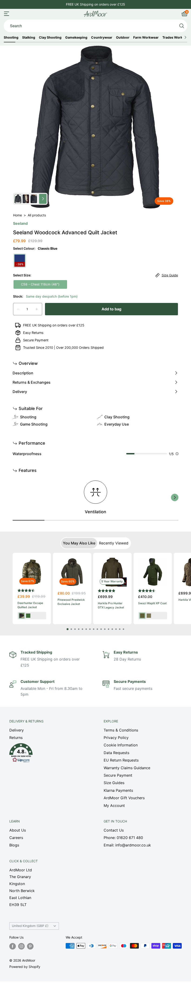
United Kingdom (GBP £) (30, 926)
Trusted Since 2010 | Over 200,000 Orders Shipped (63, 347)
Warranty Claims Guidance (127, 767)
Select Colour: (35, 248)
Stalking (28, 37)
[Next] (173, 591)
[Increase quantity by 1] (36, 309)
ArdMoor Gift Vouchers (124, 797)
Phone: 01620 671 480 (123, 837)
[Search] (181, 26)
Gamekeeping (76, 37)
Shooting (11, 37)
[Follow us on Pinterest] (30, 946)
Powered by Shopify (24, 967)
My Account (114, 805)
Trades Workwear (176, 37)
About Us (17, 830)
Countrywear (101, 37)
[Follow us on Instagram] (21, 946)
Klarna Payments (118, 790)
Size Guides (114, 782)
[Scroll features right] (174, 497)
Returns (16, 737)
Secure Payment (35, 340)
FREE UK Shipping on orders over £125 (53, 325)
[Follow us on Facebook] (12, 946)
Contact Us (114, 830)
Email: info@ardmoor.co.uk (127, 845)
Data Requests (116, 752)
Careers (16, 837)
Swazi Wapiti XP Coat (152, 603)
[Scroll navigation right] (185, 37)
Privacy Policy (116, 737)
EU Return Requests (121, 760)
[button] (48, 754)
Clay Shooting (50, 37)
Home (17, 215)
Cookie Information (121, 745)
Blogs (14, 845)
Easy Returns (33, 333)
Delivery (16, 730)
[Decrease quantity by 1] (18, 309)
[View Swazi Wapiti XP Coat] (152, 572)
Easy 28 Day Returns (95, 4)
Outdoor (123, 37)
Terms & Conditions (121, 730)
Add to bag (111, 309)
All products (37, 215)
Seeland (20, 223)
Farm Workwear (146, 37)
